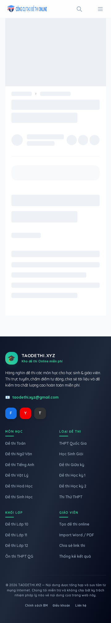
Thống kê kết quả (75, 556)
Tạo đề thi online (74, 524)
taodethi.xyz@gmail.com (35, 397)
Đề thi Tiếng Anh (19, 464)
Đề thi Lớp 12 (16, 545)
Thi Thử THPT (70, 497)
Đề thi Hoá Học (19, 486)
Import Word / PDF (76, 535)
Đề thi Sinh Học (19, 497)
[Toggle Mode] (90, 9)
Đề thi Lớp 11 (16, 535)
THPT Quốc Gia (73, 443)
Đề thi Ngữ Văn (18, 454)
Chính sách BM (36, 606)
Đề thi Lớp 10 (16, 524)
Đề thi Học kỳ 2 (72, 486)
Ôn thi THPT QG (19, 556)
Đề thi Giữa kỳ (71, 464)
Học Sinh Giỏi (71, 454)
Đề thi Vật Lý (16, 475)
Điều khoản (61, 606)
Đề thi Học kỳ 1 (72, 475)
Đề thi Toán (15, 443)
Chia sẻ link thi (72, 545)
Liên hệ (80, 606)
